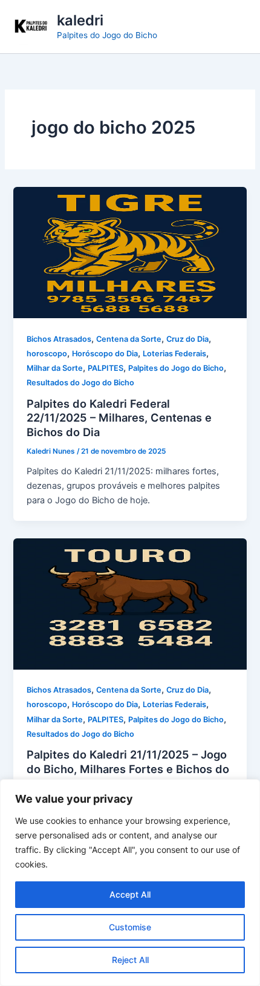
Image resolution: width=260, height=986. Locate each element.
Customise (130, 927)
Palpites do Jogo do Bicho (176, 368)
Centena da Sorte (128, 339)
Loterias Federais (174, 353)
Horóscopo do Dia (105, 353)
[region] (130, 882)
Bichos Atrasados (59, 339)
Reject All (130, 960)
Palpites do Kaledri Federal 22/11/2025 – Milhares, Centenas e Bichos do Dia (119, 418)
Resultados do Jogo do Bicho (80, 382)
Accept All (130, 894)
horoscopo (47, 353)
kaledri (80, 20)
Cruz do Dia (187, 339)
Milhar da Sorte (55, 368)
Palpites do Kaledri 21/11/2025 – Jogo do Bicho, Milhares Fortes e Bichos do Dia (128, 768)
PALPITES (105, 368)
